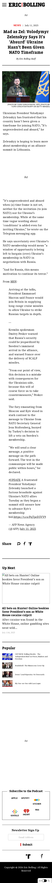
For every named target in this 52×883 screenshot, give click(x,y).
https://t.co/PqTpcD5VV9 (30, 517)
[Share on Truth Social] (30, 543)
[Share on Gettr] (24, 543)
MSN (13, 281)
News (17, 25)
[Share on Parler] (18, 543)
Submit (27, 844)
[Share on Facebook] (14, 544)
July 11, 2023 (28, 529)
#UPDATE (15, 480)
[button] (4, 5)
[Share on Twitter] (15, 544)
